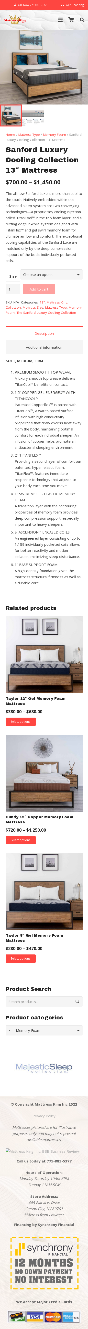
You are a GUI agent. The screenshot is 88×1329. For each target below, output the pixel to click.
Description (44, 333)
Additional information (44, 347)
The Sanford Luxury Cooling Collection (46, 312)
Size (13, 276)
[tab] (44, 333)
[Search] (82, 20)
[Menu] (60, 20)
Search (76, 1001)
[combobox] (44, 1030)
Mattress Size (33, 307)
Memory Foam (54, 134)
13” (42, 302)
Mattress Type (29, 134)
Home (10, 134)
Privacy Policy (44, 1115)
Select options (20, 722)
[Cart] (71, 20)
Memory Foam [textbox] (24, 1030)
